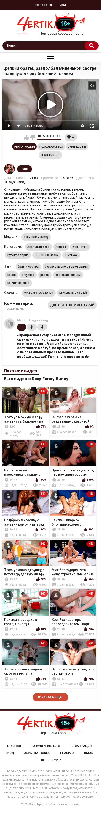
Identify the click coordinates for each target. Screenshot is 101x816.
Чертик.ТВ (43, 804)
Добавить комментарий (72, 305)
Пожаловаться (51, 146)
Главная (14, 746)
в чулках (28, 275)
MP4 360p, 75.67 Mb (73, 292)
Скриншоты (77, 146)
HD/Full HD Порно (47, 255)
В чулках (71, 255)
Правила (67, 753)
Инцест (61, 246)
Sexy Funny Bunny (36, 237)
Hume (24, 169)
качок (11, 275)
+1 (32, 327)
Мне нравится (26, 137)
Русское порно (18, 255)
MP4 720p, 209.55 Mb (39, 292)
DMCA (88, 753)
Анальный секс (38, 246)
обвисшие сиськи (68, 275)
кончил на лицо (18, 283)
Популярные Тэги (45, 746)
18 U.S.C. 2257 (50, 760)
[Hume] (9, 169)
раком (45, 275)
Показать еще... (51, 697)
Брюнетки (80, 246)
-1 (42, 327)
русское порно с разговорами (66, 266)
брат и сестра (28, 266)
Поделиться (50, 155)
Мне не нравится (32, 137)
